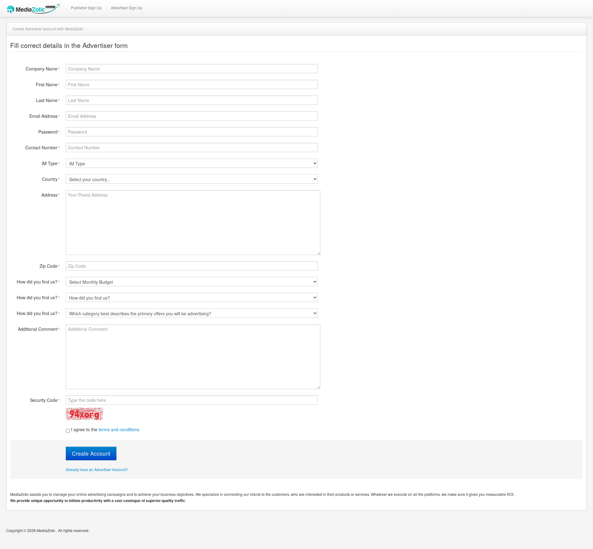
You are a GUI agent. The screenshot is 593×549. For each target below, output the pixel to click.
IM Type (51, 163)
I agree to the (104, 429)
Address (50, 195)
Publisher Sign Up (86, 7)
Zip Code (50, 266)
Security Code (45, 400)
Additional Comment (39, 329)
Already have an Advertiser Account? (97, 469)
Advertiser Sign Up (126, 7)
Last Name (48, 100)
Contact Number (42, 147)
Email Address (44, 116)
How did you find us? (38, 282)
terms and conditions (119, 429)
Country (51, 179)
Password (49, 132)
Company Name (43, 69)
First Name (48, 84)
